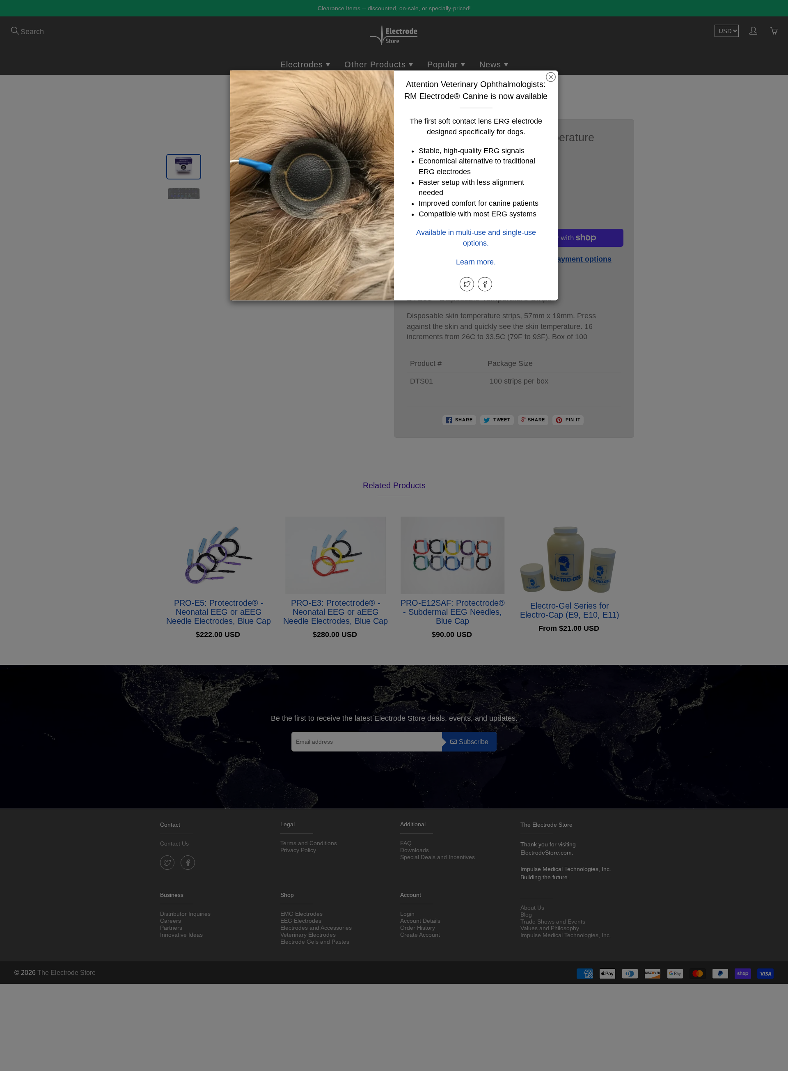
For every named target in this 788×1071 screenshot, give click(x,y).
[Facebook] (485, 284)
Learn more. (476, 262)
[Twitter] (467, 284)
